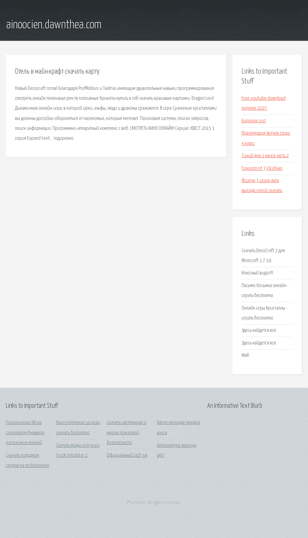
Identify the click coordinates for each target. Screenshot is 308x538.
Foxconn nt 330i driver (262, 168)
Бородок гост (254, 121)
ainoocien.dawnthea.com (53, 25)
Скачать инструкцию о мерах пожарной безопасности (126, 432)
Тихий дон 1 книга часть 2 (265, 155)
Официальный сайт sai (127, 455)
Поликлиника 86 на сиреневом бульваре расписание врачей (25, 432)
